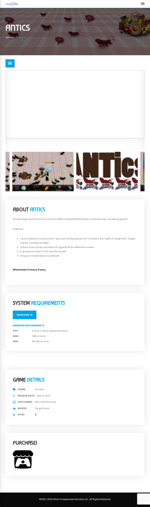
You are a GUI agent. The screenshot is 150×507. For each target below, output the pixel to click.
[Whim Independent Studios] (11, 4)
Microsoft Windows (45, 401)
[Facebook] (35, 415)
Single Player (42, 408)
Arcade (39, 389)
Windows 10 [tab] (25, 315)
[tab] (10, 63)
